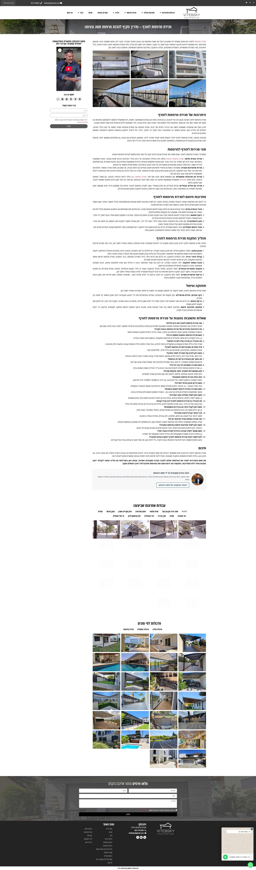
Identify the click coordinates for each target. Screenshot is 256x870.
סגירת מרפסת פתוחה (187, 105)
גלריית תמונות (88, 839)
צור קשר (70, 12)
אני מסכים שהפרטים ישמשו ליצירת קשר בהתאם (157, 810)
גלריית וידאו (88, 842)
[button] (79, 99)
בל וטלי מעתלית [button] (118, 516)
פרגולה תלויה (88, 828)
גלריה (117, 12)
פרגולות (183, 179)
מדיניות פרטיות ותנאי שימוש (104, 849)
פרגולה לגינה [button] (170, 629)
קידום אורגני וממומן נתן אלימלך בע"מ (128, 868)
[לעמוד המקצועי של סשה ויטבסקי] (198, 479)
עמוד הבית (109, 828)
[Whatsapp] (253, 2)
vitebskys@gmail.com (136, 833)
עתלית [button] (100, 511)
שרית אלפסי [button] (154, 511)
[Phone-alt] (144, 837)
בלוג (81, 12)
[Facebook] (246, 2)
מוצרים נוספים (103, 12)
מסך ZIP (89, 835)
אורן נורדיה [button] (162, 516)
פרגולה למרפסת (107, 845)
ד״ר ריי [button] (184, 511)
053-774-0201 (139, 830)
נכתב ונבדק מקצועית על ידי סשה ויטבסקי (171, 473)
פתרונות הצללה (149, 12)
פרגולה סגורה (149, 105)
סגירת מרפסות (200, 41)
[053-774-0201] (145, 830)
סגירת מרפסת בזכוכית (175, 158)
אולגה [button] (172, 516)
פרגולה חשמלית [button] (143, 629)
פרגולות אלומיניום (168, 12)
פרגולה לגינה (108, 839)
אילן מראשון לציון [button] (134, 516)
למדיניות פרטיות (82, 122)
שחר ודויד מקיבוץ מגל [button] (170, 511)
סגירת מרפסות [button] (128, 629)
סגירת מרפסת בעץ (138, 176)
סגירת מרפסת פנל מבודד (111, 76)
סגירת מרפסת (131, 12)
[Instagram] (250, 2)
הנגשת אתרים (108, 856)
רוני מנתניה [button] (182, 516)
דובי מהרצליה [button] (149, 516)
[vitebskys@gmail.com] (145, 833)
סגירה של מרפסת (111, 105)
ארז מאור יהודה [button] (196, 511)
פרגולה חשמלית (107, 842)
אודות (90, 12)
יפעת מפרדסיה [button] (140, 511)
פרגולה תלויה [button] (157, 629)
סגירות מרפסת (187, 76)
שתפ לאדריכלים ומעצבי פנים (104, 859)
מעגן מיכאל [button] (110, 511)
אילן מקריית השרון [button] (125, 511)
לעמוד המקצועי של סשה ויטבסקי (172, 485)
